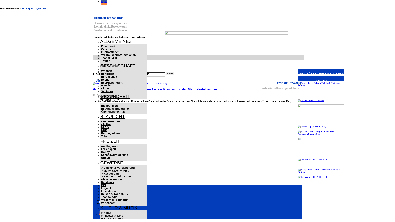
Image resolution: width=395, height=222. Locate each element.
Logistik (106, 188)
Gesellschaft (117, 65)
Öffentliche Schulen (114, 111)
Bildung (110, 100)
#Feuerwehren (110, 121)
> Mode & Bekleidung (115, 170)
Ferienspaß (108, 149)
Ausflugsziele (110, 146)
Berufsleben (109, 76)
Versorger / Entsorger (115, 199)
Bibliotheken (109, 105)
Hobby (105, 152)
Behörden (107, 73)
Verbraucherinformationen (118, 55)
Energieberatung (112, 82)
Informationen (110, 52)
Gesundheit (115, 96)
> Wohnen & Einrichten (116, 176)
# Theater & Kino (112, 215)
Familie (106, 85)
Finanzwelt (108, 46)
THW (104, 136)
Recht (105, 79)
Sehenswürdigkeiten (114, 154)
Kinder (105, 88)
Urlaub (105, 157)
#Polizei (106, 124)
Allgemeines (116, 41)
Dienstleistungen (112, 179)
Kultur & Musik (118, 207)
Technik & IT (109, 58)
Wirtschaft (108, 202)
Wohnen (106, 70)
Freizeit (110, 141)
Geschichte (108, 49)
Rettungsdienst (111, 133)
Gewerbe (111, 162)
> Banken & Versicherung (118, 167)
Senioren (107, 91)
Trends (105, 60)
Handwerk (107, 182)
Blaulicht (112, 116)
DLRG (105, 127)
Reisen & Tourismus (114, 194)
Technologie (109, 197)
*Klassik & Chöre (112, 218)
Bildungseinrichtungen (116, 108)
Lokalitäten (108, 191)
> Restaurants (110, 173)
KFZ (103, 185)
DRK (104, 130)
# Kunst (106, 212)
